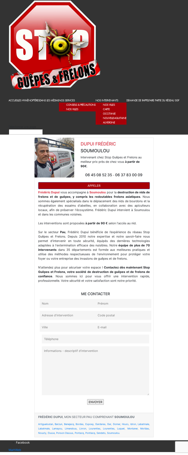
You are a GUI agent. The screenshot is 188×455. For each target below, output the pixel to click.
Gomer (116, 424)
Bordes (80, 424)
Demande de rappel (137, 100)
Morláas (144, 428)
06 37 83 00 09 (128, 175)
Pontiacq (90, 433)
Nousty (42, 433)
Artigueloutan (45, 424)
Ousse (51, 433)
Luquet (121, 428)
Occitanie (109, 114)
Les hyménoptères (29, 100)
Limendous (71, 428)
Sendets (101, 433)
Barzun (58, 424)
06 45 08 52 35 (99, 175)
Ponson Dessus (64, 433)
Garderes (100, 424)
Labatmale (143, 424)
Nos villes (72, 109)
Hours (125, 424)
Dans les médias (49, 100)
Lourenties (94, 428)
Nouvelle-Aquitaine (114, 118)
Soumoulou (113, 433)
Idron (133, 424)
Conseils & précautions (81, 105)
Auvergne (109, 123)
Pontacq (79, 433)
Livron (82, 428)
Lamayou (57, 428)
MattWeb (15, 450)
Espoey (89, 424)
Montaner (132, 428)
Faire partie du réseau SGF (164, 100)
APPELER (94, 185)
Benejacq (69, 424)
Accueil (13, 100)
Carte (106, 109)
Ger (109, 424)
